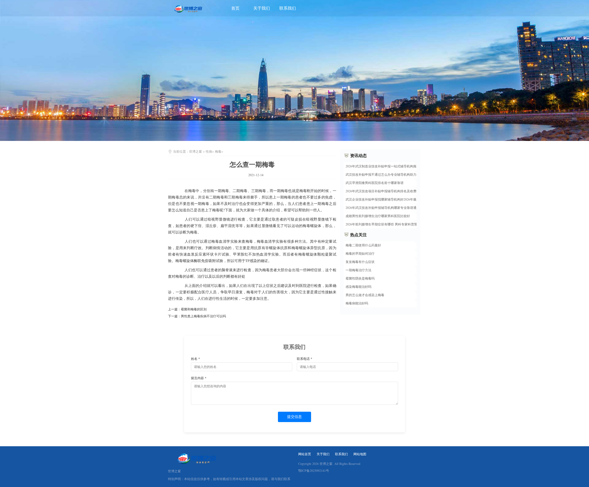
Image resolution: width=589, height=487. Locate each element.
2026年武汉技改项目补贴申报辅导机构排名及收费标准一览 (387, 191)
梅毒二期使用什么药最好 (363, 245)
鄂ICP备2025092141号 (313, 470)
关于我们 (261, 8)
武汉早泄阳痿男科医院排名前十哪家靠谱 (375, 182)
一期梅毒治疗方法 (358, 270)
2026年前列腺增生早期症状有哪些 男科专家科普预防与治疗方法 (391, 224)
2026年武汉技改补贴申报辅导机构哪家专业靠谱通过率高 (386, 207)
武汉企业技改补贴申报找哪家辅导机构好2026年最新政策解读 (389, 199)
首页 (235, 8)
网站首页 (304, 454)
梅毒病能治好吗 (357, 303)
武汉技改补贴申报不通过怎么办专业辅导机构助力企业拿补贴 (389, 174)
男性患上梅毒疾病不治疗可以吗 (203, 316)
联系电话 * (304, 358)
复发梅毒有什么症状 (360, 262)
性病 (209, 151)
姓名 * (195, 358)
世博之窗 (195, 151)
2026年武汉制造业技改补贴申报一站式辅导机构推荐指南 (386, 166)
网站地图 (359, 454)
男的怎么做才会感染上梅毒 (365, 295)
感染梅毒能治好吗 (358, 286)
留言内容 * (198, 378)
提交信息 (294, 417)
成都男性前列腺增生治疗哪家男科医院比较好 (378, 215)
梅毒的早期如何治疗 (360, 253)
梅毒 (218, 151)
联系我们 (287, 8)
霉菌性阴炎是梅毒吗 (360, 278)
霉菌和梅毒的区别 (194, 309)
